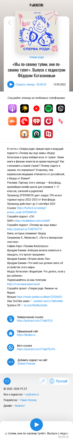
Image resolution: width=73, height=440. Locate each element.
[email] (7, 381)
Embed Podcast (26, 363)
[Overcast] (24, 134)
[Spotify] (48, 108)
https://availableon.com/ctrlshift (32, 220)
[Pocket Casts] (24, 121)
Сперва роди (36, 57)
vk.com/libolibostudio (35, 305)
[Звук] (60, 108)
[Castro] (36, 134)
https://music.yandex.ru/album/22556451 (39, 297)
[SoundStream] (60, 121)
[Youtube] (36, 108)
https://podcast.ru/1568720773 (24, 229)
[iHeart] (36, 121)
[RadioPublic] (48, 134)
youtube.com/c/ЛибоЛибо (48, 301)
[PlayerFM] (48, 121)
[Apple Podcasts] (12, 108)
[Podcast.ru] (36, 5)
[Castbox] (12, 121)
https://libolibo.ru (26, 335)
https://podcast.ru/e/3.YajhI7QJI (35, 320)
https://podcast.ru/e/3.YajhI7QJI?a (36, 349)
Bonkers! (20, 405)
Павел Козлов (28, 400)
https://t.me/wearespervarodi (23, 284)
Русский (61, 381)
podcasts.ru (32, 394)
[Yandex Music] (24, 108)
